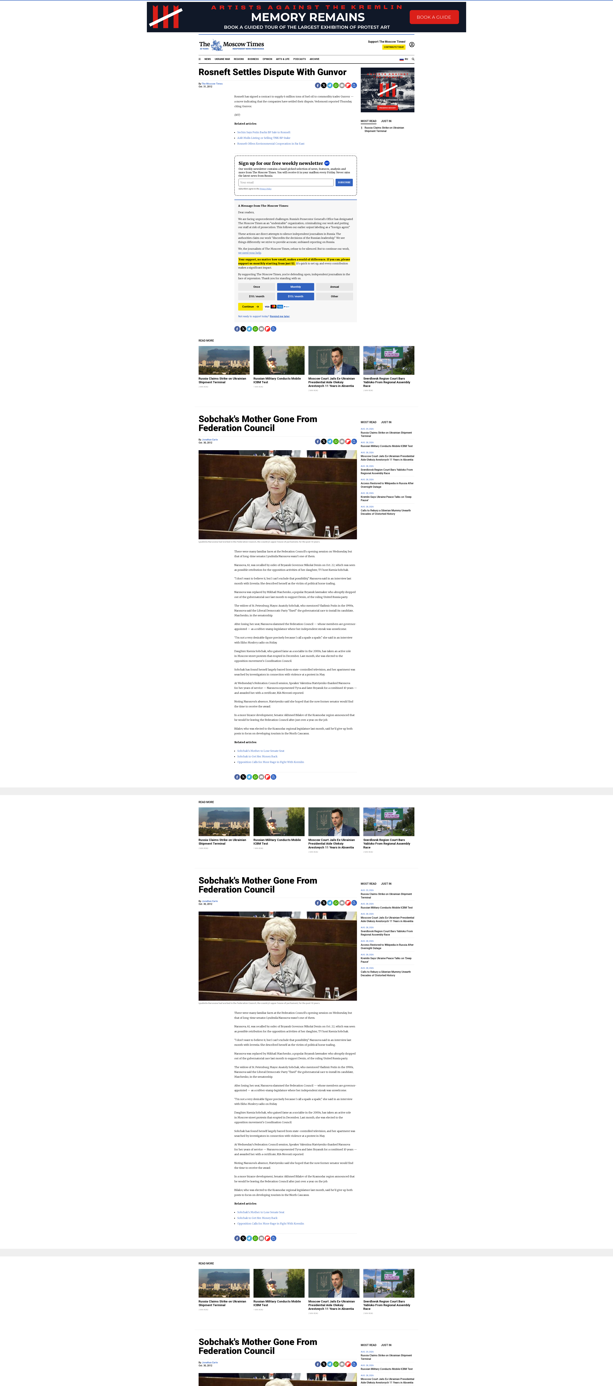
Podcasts (299, 59)
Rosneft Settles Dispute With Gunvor (273, 72)
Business (253, 59)
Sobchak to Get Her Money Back (257, 756)
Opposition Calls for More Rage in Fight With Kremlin (270, 762)
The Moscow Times (212, 83)
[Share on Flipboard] (348, 85)
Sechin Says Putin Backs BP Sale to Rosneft (263, 132)
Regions (239, 59)
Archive (314, 59)
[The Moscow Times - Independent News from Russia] (231, 44)
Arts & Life (283, 59)
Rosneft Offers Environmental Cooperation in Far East (270, 143)
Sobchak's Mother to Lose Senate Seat (260, 750)
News (207, 59)
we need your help (249, 252)
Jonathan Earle (210, 439)
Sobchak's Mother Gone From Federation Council (258, 423)
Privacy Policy (266, 189)
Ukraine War (222, 59)
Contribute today (394, 47)
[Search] (413, 59)
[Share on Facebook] (318, 85)
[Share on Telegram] (330, 85)
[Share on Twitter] (324, 85)
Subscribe (344, 182)
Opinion (267, 59)
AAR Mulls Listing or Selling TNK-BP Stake (263, 137)
